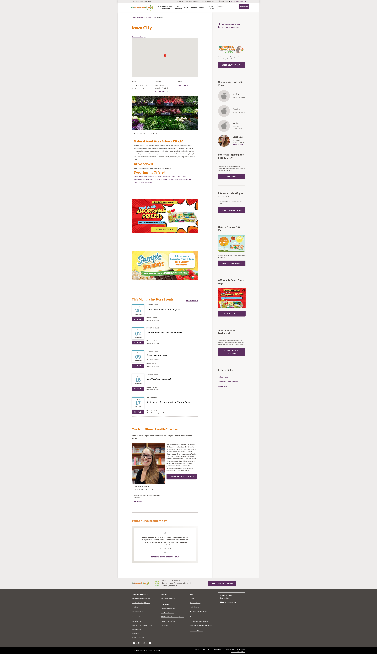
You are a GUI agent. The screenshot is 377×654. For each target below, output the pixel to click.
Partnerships (165, 625)
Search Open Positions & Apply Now (201, 625)
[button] (164, 7)
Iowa (154, 17)
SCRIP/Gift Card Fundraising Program (172, 617)
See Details (138, 319)
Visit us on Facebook (230, 27)
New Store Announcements (198, 611)
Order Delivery (137, 611)
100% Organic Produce (142, 176)
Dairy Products (176, 176)
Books (160, 176)
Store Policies (222, 386)
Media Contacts (194, 607)
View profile (139, 501)
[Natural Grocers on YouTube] (150, 643)
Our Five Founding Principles (141, 603)
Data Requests (217, 649)
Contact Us (136, 633)
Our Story (135, 607)
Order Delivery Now (230, 65)
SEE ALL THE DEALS (232, 314)
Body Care (153, 176)
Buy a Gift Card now (231, 263)
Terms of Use (240, 649)
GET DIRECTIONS (161, 91)
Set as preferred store (231, 24)
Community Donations (168, 608)
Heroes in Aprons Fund (168, 621)
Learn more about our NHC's (181, 477)
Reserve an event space (231, 210)
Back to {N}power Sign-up (222, 583)
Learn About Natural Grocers (228, 382)
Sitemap (196, 649)
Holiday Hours (223, 377)
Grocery (165, 179)
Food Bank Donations (167, 613)
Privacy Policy (206, 649)
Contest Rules (229, 649)
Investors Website (196, 631)
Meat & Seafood (146, 182)
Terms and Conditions (238, 652)
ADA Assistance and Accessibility (142, 625)
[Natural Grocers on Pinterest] (145, 643)
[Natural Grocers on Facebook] (134, 643)
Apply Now (231, 176)
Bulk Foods (166, 176)
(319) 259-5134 (183, 85)
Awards (192, 598)
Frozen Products (148, 179)
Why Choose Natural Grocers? (199, 621)
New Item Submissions (168, 598)
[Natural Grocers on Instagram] (140, 643)
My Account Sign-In (237, 1)
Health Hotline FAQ (138, 637)
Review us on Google (138, 37)
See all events (192, 301)
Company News (195, 603)
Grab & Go (158, 179)
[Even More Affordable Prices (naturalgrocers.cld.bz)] (165, 217)
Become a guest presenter (231, 352)
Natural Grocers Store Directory (142, 17)
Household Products (176, 179)
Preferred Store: (142, 1)
